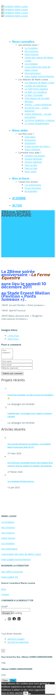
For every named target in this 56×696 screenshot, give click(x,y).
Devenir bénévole (33, 158)
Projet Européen (33, 188)
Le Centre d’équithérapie (37, 123)
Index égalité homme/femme (39, 76)
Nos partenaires (33, 73)
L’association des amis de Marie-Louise (37, 68)
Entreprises (30, 140)
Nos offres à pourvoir (12, 571)
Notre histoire (32, 54)
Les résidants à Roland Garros (20, 481)
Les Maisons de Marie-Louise (39, 82)
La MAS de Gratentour (36, 85)
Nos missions (31, 51)
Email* (4, 606)
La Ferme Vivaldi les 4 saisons (40, 120)
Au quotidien (31, 191)
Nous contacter (32, 149)
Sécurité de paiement (18, 642)
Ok (25, 693)
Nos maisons (8, 532)
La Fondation (31, 48)
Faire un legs (31, 168)
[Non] (29, 693)
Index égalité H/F (9, 577)
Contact (5, 594)
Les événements (33, 184)
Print (13, 680)
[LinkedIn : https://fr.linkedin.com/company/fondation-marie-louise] (19, 619)
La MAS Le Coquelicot (36, 92)
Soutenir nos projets (35, 155)
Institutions (30, 143)
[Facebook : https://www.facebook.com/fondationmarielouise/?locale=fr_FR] (14, 619)
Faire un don (31, 165)
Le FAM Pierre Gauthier (36, 88)
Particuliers (30, 136)
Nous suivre (31, 171)
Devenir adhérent (33, 162)
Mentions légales (16, 638)
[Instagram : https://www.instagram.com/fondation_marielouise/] (9, 619)
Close (5, 680)
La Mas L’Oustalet (34, 95)
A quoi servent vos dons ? (37, 146)
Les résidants (31, 63)
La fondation (7, 522)
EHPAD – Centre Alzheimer (38, 104)
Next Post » (13, 338)
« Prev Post (13, 335)
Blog (3, 589)
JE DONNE (19, 198)
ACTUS (17, 205)
